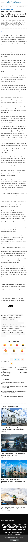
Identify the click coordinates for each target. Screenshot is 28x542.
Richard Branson (4, 24)
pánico (11, 23)
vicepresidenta (10, 25)
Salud (10, 24)
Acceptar (14, 540)
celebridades (13, 20)
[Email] (11, 363)
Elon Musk (5, 319)
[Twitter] (15, 359)
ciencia (18, 20)
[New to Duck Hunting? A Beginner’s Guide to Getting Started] (14, 496)
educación (17, 317)
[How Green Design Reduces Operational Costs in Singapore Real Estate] (14, 469)
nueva (2, 23)
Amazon (8, 20)
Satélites (14, 24)
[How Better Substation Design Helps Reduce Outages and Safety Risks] (14, 417)
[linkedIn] (18, 359)
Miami (10, 9)
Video (15, 25)
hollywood (11, 22)
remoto (19, 23)
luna (24, 22)
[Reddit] (22, 359)
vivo (25, 25)
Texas (2, 25)
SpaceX (22, 24)
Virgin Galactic (20, 25)
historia (6, 22)
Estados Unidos (18, 21)
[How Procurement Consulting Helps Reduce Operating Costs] (14, 443)
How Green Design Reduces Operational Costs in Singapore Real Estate (13, 481)
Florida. (24, 21)
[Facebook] (11, 359)
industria (16, 22)
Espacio (12, 319)
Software (18, 24)
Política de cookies (19, 537)
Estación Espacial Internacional (8, 21)
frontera (3, 22)
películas (15, 23)
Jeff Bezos (20, 22)
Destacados (4, 9)
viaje (5, 25)
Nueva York (6, 23)
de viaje (22, 20)
